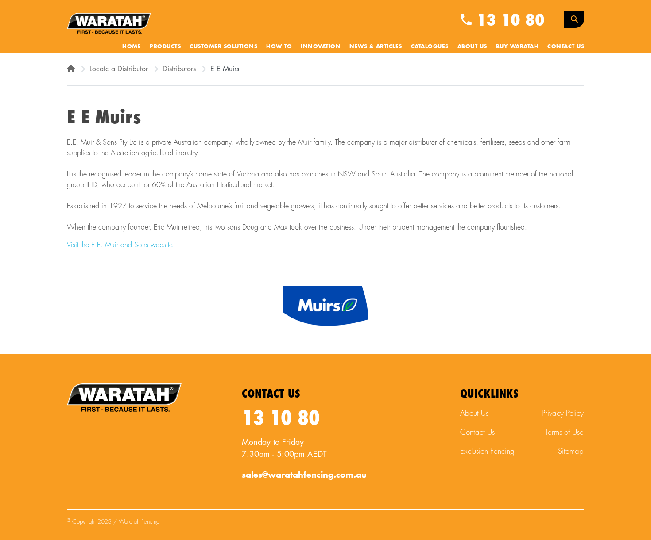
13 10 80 (508, 20)
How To (279, 46)
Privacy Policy (563, 413)
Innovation (321, 46)
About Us (472, 46)
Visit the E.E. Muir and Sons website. (122, 245)
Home (131, 46)
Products (165, 46)
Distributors (179, 69)
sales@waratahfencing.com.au (304, 475)
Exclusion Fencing (487, 451)
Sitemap (571, 451)
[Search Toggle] (574, 19)
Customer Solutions (223, 46)
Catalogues (430, 46)
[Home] (71, 69)
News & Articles (375, 46)
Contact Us (565, 46)
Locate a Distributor (118, 69)
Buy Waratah (517, 46)
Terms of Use (564, 432)
